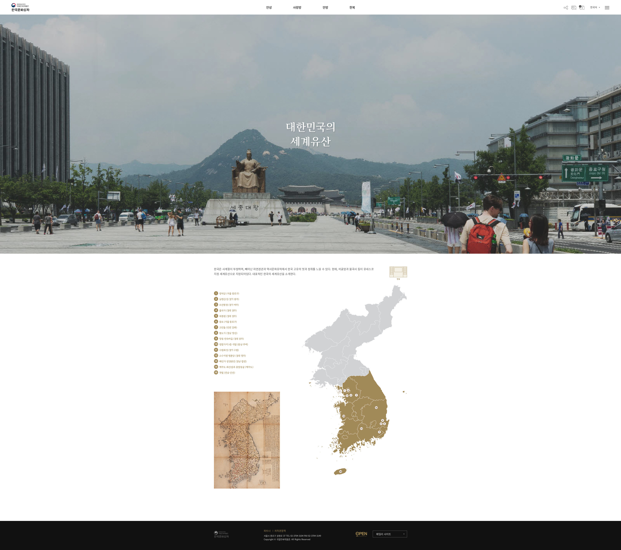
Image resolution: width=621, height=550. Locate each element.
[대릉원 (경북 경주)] (384, 423)
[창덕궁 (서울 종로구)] (344, 390)
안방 (325, 7)
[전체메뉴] (607, 8)
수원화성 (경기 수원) (229, 350)
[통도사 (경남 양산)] (379, 432)
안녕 (269, 7)
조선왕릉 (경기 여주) (229, 305)
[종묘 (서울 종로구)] (348, 390)
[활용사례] (574, 7)
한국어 (593, 7)
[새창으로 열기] (361, 534)
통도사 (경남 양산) (228, 333)
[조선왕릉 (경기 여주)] (356, 395)
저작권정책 (280, 531)
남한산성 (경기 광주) (229, 299)
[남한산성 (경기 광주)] (350, 395)
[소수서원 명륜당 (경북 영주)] (376, 407)
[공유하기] (566, 7)
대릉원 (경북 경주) (228, 316)
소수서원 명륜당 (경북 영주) (232, 355)
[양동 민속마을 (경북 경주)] (382, 420)
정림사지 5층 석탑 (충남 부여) (233, 344)
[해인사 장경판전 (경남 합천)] (361, 428)
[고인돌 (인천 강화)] (339, 391)
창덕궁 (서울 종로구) (229, 293)
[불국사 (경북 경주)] (381, 423)
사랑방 (297, 7)
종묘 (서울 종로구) (228, 321)
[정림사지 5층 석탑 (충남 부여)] (343, 416)
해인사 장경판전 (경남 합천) (232, 361)
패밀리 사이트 (383, 534)
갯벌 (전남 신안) (227, 372)
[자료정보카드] (581, 7)
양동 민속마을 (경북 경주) (231, 338)
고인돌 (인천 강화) (228, 327)
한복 (352, 7)
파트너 (267, 531)
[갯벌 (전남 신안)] (335, 442)
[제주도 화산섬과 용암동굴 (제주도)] (340, 471)
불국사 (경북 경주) (228, 310)
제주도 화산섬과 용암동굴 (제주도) (236, 367)
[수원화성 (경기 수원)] (347, 395)
